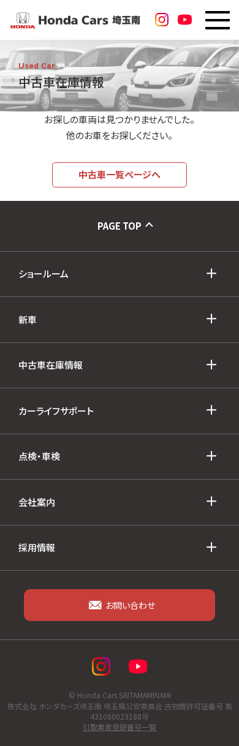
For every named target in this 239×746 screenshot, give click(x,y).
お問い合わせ (130, 605)
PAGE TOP (119, 225)
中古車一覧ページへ (119, 174)
